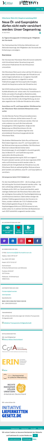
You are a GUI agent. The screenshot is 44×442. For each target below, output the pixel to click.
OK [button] (35, 435)
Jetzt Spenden (6, 294)
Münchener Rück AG (10, 18)
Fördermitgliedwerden (8, 231)
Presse (40, 428)
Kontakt (33, 428)
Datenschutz (15, 428)
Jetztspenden (18, 231)
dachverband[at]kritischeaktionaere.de (19, 252)
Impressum (24, 428)
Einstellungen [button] (27, 439)
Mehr (34, 439)
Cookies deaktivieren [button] (14, 439)
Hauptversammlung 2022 (27, 18)
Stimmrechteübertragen (29, 231)
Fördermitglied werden (9, 291)
